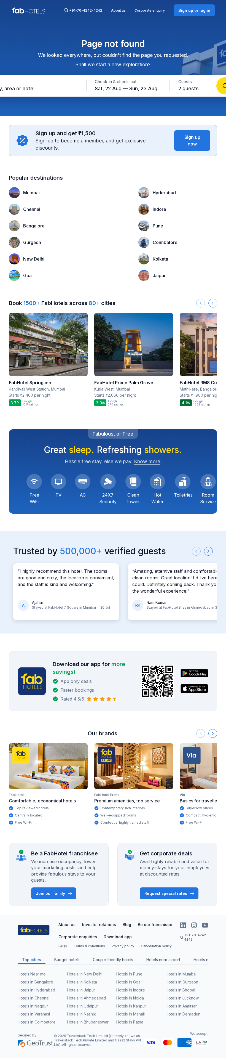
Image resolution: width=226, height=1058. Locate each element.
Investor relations (99, 924)
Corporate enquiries (77, 936)
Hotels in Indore (130, 990)
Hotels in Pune (129, 974)
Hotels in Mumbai (181, 974)
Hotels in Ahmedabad (86, 998)
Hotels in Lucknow (182, 998)
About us (118, 10)
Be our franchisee (155, 924)
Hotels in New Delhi (84, 974)
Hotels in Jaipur (81, 990)
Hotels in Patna (129, 1022)
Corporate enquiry (149, 10)
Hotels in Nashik (81, 1014)
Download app (118, 936)
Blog (127, 924)
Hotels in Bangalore (35, 982)
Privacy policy (123, 946)
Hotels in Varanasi (34, 1014)
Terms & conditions (89, 946)
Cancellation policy (156, 946)
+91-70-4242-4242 (85, 10)
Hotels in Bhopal (180, 990)
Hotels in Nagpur (33, 1006)
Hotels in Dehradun (183, 1014)
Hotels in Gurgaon (182, 982)
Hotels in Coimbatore (37, 1022)
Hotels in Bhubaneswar (88, 1022)
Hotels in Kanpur (131, 1006)
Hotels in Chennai (33, 998)
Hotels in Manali (130, 1014)
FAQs (62, 946)
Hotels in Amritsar (181, 1006)
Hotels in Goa (128, 982)
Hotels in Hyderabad (36, 990)
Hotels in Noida (130, 998)
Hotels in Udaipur (82, 1006)
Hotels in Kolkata (82, 982)
